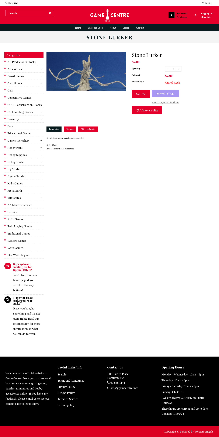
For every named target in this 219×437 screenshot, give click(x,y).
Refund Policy (66, 392)
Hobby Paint (14, 147)
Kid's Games (15, 183)
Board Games (15, 76)
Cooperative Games (19, 97)
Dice (10, 126)
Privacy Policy (66, 386)
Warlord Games (16, 240)
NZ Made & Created (19, 205)
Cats (10, 90)
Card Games (14, 83)
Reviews (69, 129)
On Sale (12, 212)
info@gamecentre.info (124, 387)
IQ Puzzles (14, 169)
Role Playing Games (19, 226)
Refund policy (66, 405)
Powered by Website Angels (196, 431)
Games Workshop (18, 140)
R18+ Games (15, 219)
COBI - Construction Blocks (24, 104)
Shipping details (88, 129)
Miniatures (14, 197)
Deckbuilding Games (20, 112)
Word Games (15, 247)
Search (62, 374)
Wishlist (208, 3)
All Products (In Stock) (21, 61)
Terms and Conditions (71, 380)
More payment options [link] (165, 102)
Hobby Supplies (17, 154)
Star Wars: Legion (18, 255)
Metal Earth (14, 190)
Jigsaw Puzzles (16, 176)
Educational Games (19, 133)
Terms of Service (68, 398)
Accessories (14, 69)
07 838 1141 (12, 3)
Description (54, 129)
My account (182, 13)
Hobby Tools (15, 162)
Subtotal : (136, 75)
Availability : (138, 82)
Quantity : (137, 68)
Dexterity (13, 119)
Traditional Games (18, 233)
